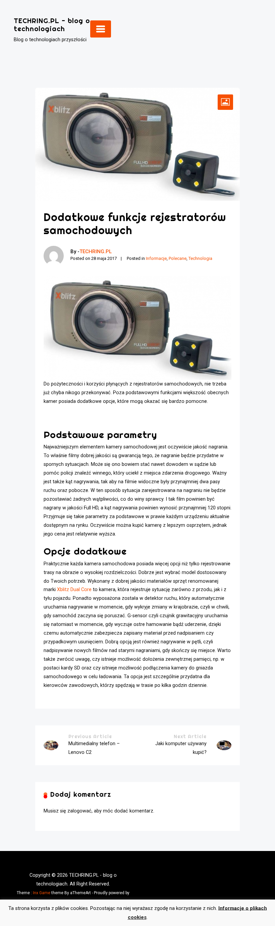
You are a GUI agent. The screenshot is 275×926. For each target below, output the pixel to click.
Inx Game (41, 893)
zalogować (79, 811)
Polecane (177, 258)
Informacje (156, 258)
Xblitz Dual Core (74, 589)
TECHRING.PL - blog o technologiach (52, 24)
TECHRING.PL (95, 251)
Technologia (200, 258)
